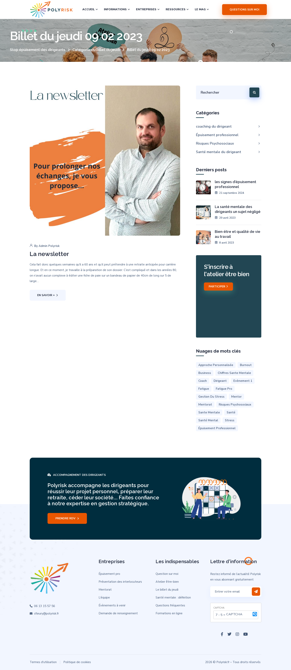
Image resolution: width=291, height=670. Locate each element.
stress (229, 420)
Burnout (246, 365)
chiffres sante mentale (234, 373)
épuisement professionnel (217, 428)
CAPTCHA (218, 607)
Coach (202, 381)
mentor (236, 397)
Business (204, 373)
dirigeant (220, 381)
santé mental (208, 420)
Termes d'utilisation (43, 662)
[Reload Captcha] (255, 614)
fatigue (203, 389)
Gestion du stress (211, 397)
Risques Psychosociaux (215, 143)
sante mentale (209, 412)
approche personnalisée (215, 365)
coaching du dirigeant (214, 126)
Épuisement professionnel (217, 135)
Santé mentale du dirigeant (218, 152)
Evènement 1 (242, 381)
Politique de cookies (77, 662)
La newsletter (49, 253)
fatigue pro (224, 389)
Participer (217, 286)
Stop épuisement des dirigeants (37, 50)
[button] (255, 615)
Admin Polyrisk (49, 246)
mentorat (205, 405)
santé (231, 412)
